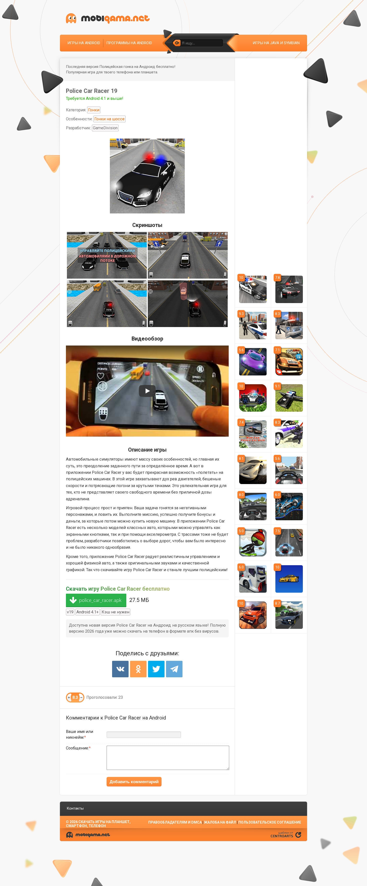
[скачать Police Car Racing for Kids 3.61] (253, 398)
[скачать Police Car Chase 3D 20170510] (289, 434)
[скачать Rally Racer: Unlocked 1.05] (253, 615)
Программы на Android (129, 43)
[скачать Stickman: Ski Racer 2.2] (253, 542)
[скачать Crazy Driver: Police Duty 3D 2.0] (289, 289)
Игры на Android (83, 43)
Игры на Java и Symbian (276, 43)
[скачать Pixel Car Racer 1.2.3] (289, 579)
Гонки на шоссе (109, 119)
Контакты (75, 808)
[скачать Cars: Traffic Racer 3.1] (253, 506)
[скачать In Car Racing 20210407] (289, 470)
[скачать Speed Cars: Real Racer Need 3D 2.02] (253, 361)
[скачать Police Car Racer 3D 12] (253, 289)
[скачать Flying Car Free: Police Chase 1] (289, 398)
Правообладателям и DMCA (175, 822)
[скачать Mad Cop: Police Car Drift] (253, 434)
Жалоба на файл (220, 822)
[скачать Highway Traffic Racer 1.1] (289, 615)
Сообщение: (77, 748)
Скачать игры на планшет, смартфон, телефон (98, 824)
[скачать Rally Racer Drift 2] (289, 361)
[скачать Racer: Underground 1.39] (253, 470)
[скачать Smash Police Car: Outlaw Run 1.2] (289, 506)
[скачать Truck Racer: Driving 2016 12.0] (253, 579)
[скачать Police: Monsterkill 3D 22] (289, 542)
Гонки (93, 110)
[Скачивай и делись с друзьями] (108, 18)
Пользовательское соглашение (269, 822)
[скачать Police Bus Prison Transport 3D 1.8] (289, 325)
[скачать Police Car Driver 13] (253, 325)
